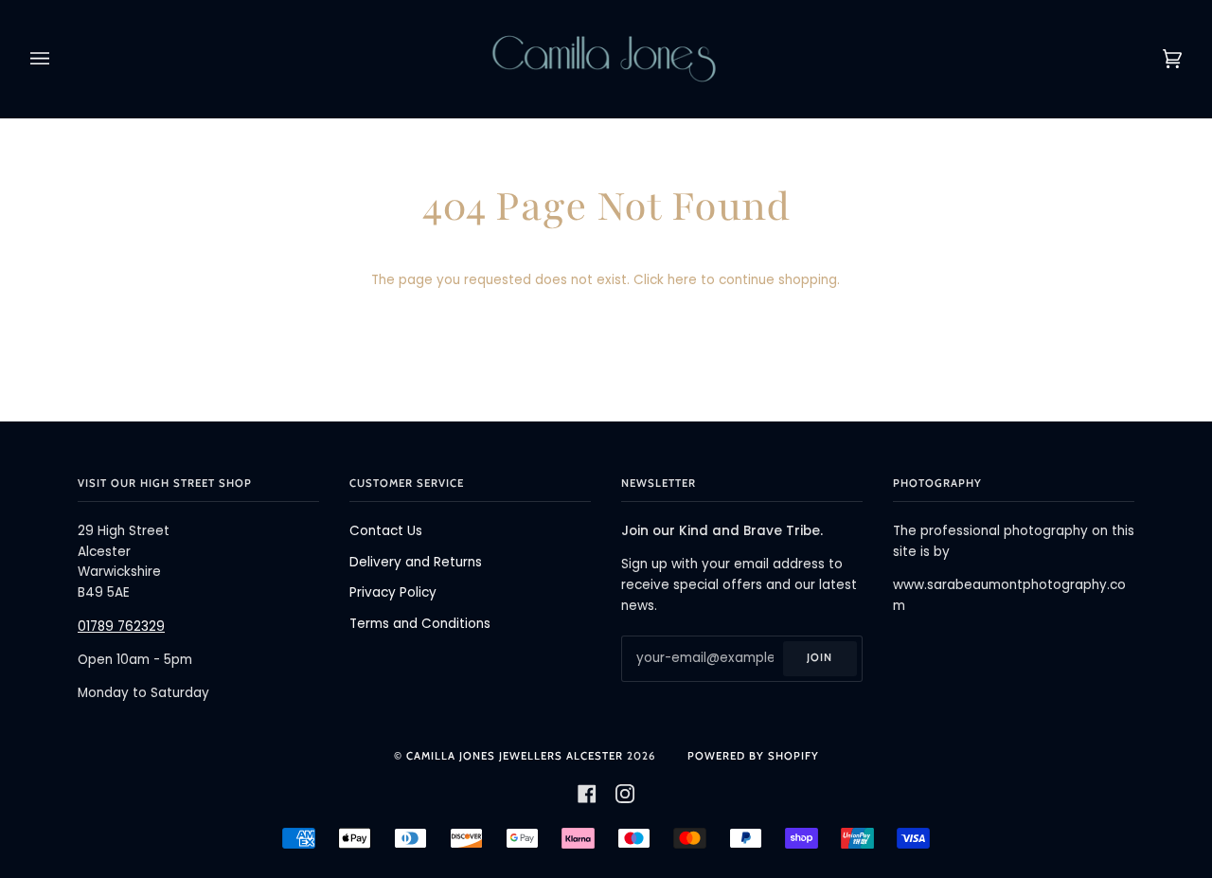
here (682, 280)
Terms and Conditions (419, 624)
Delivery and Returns (415, 562)
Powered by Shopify (753, 755)
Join (819, 657)
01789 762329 (121, 627)
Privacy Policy (393, 592)
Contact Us (385, 531)
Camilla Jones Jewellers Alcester (514, 755)
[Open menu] (58, 58)
